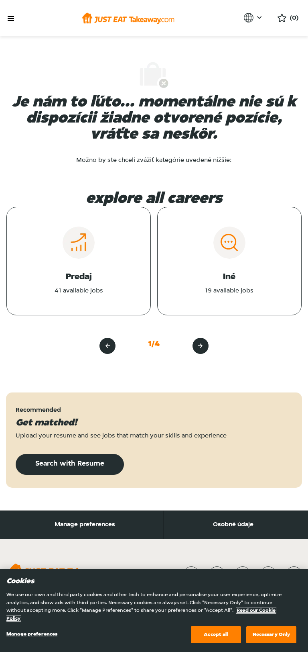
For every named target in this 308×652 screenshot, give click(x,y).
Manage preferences (85, 524)
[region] (154, 610)
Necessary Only (271, 634)
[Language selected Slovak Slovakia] (254, 18)
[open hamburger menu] (11, 18)
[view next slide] (200, 346)
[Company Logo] (128, 18)
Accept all (216, 634)
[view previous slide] (107, 346)
